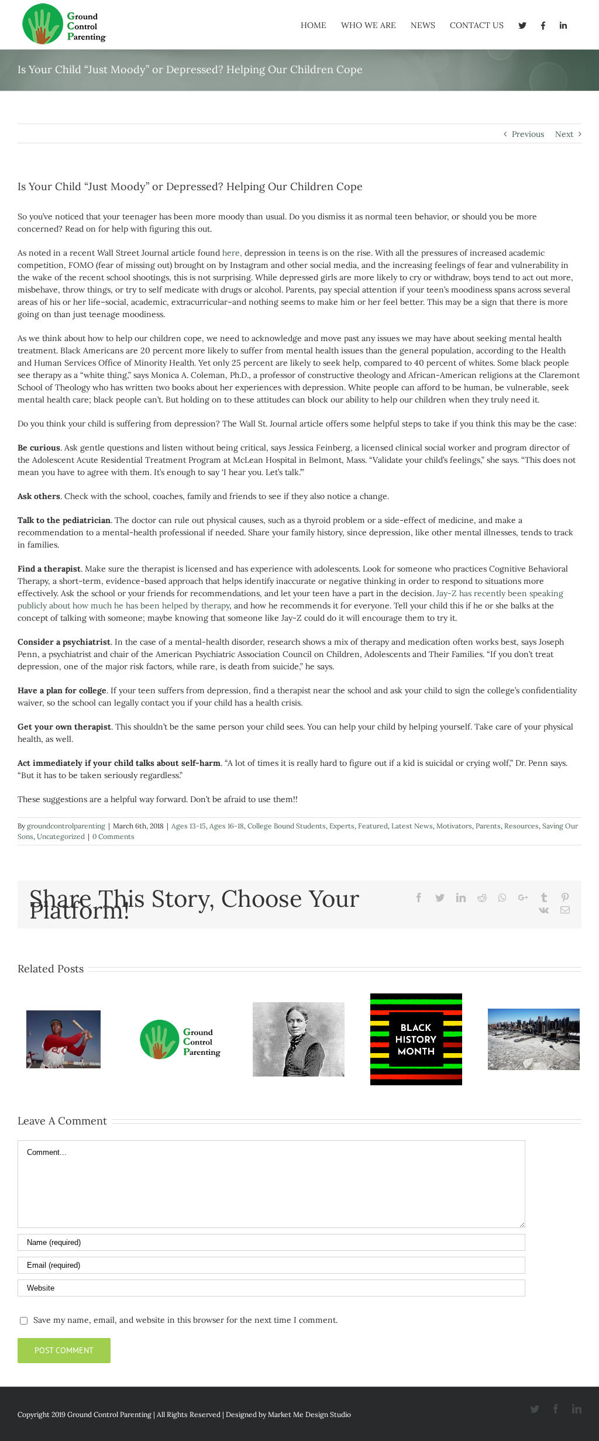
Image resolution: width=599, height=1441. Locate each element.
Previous (528, 134)
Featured (373, 825)
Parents (488, 825)
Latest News (412, 825)
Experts (341, 825)
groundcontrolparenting (66, 825)
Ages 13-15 (188, 825)
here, (232, 252)
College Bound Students (286, 825)
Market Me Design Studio (309, 1414)
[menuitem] (313, 24)
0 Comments (113, 836)
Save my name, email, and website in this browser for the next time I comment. (185, 1320)
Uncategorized (61, 836)
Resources (521, 825)
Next (564, 134)
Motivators (454, 825)
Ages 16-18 (226, 825)
